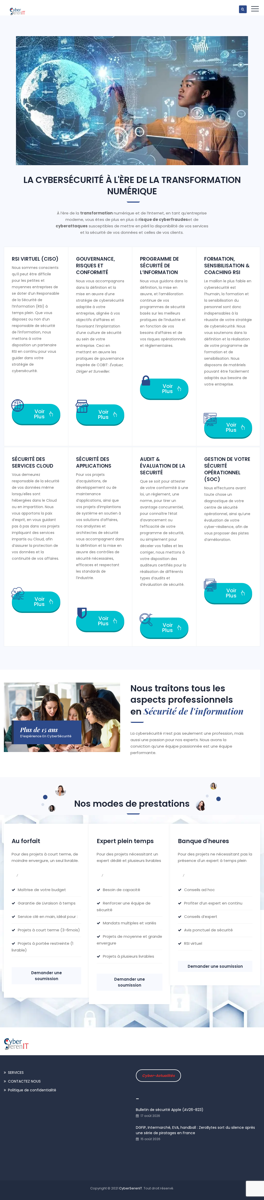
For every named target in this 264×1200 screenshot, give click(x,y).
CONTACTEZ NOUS (24, 1081)
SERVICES (16, 1072)
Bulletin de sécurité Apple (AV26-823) (169, 1109)
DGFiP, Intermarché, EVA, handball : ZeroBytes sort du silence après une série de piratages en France (195, 1130)
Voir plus (39, 414)
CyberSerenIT (130, 1188)
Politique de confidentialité (32, 1090)
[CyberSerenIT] (17, 9)
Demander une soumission (46, 975)
